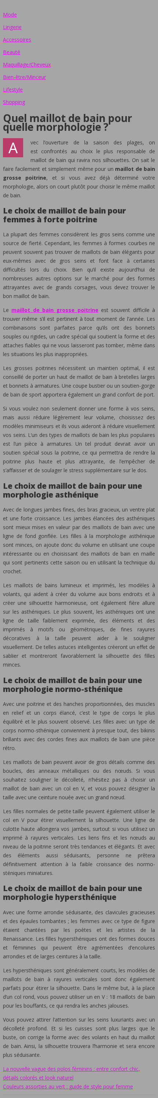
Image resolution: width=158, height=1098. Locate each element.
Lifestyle (13, 89)
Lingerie (12, 27)
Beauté (11, 52)
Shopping (14, 101)
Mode (10, 14)
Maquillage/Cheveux (27, 64)
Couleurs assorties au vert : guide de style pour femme (68, 1086)
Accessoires (17, 39)
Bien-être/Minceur (24, 76)
